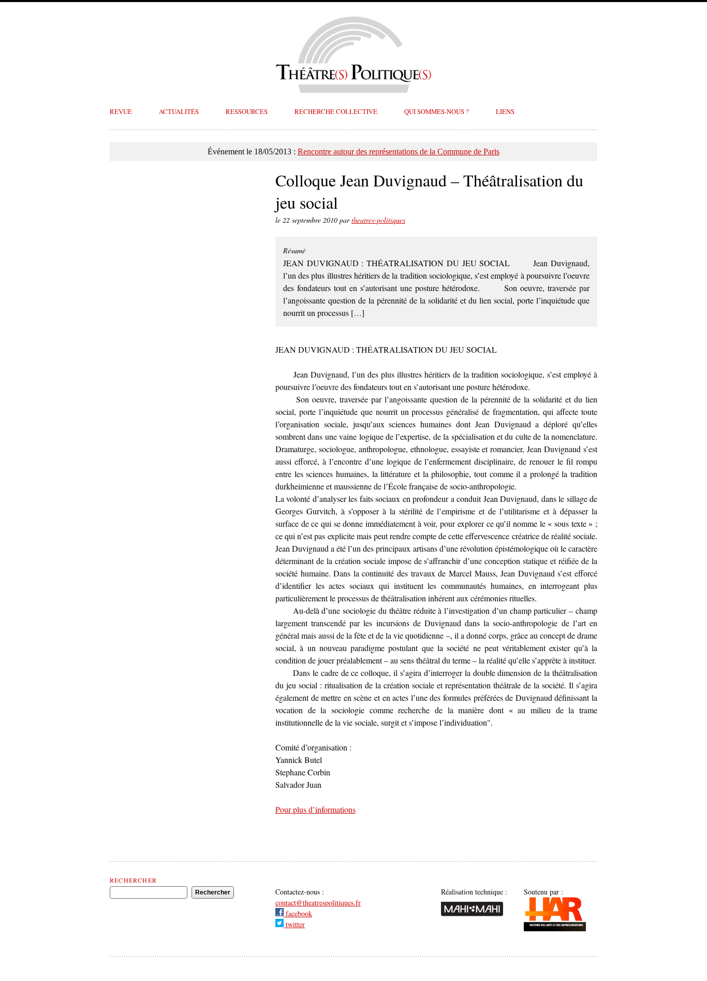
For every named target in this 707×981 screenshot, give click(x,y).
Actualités (179, 111)
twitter (294, 924)
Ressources (247, 111)
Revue (121, 111)
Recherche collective (335, 111)
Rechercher (133, 880)
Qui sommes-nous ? (436, 111)
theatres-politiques (378, 220)
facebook (298, 913)
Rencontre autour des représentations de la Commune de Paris (398, 151)
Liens (505, 111)
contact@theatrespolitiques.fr (318, 902)
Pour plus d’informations (315, 809)
